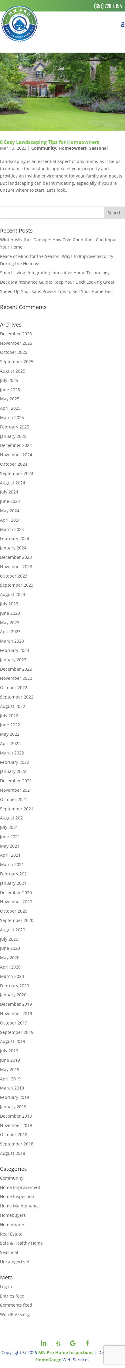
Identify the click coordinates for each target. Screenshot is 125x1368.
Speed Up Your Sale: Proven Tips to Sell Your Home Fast (56, 291)
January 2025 (13, 436)
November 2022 (16, 678)
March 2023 (12, 641)
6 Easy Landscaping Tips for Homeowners (49, 142)
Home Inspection (17, 1196)
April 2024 (10, 520)
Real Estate (11, 1234)
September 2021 (16, 809)
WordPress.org (15, 1314)
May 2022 (9, 734)
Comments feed (16, 1305)
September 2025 (16, 361)
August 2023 (12, 594)
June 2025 (10, 389)
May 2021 (9, 846)
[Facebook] (87, 1343)
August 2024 (12, 483)
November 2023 (16, 566)
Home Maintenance (20, 1206)
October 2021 (13, 799)
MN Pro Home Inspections (65, 1352)
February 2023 (14, 650)
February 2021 (14, 874)
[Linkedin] (44, 1343)
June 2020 (10, 948)
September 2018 (16, 1144)
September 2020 (16, 920)
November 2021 (16, 790)
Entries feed (12, 1296)
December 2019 (16, 1004)
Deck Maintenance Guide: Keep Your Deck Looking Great (57, 282)
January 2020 (13, 995)
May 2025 (9, 399)
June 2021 (10, 836)
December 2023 (16, 557)
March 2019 (12, 1088)
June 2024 (10, 501)
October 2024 (13, 464)
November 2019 (16, 1013)
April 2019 (10, 1079)
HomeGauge (48, 1360)
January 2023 (13, 660)
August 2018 (12, 1153)
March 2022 (12, 753)
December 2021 (16, 780)
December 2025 (16, 334)
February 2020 (14, 986)
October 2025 (13, 352)
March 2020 (12, 976)
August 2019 (12, 1041)
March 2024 (12, 529)
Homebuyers (13, 1215)
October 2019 (13, 1023)
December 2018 (16, 1116)
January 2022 (13, 771)
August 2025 (12, 371)
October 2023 (13, 576)
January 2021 (13, 883)
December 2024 (16, 445)
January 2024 (13, 548)
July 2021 (9, 827)
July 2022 (9, 715)
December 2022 (16, 669)
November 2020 (16, 901)
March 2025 (12, 417)
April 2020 (10, 967)
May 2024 (9, 510)
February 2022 (14, 762)
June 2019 (10, 1060)
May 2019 (9, 1069)
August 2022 (12, 706)
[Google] (73, 1343)
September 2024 (16, 473)
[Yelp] (58, 1343)
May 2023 (9, 622)
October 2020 (13, 911)
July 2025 (9, 380)
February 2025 (14, 427)
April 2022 (10, 743)
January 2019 (13, 1106)
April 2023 (10, 631)
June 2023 (10, 613)
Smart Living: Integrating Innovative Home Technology (55, 272)
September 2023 (16, 585)
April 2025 (10, 408)
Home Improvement (20, 1187)
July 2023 (9, 604)
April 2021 (10, 855)
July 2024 (9, 492)
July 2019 (9, 1051)
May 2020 (9, 957)
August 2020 (12, 930)
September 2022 (16, 697)
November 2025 (16, 343)
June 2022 (10, 725)
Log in (6, 1286)
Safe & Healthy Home (21, 1243)
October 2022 (13, 687)
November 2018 (16, 1125)
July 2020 (9, 939)
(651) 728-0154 (108, 6)
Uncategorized (14, 1262)
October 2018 (13, 1134)
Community (43, 148)
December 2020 (16, 892)
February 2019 (14, 1097)
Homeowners (73, 148)
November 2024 (16, 455)
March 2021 (12, 864)
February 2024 (14, 538)
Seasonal (98, 148)
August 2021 (12, 818)
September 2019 (16, 1032)
